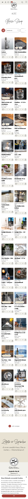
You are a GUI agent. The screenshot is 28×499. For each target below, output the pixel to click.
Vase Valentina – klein (7, 258)
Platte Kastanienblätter (20, 52)
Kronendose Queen (6, 77)
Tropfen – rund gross (6, 282)
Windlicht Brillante (6, 154)
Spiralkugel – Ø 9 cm (20, 258)
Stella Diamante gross (20, 410)
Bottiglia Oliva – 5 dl (20, 232)
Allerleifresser (5, 384)
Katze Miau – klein (6, 306)
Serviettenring (5, 410)
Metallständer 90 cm (20, 178)
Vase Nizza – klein (6, 360)
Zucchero (3, 52)
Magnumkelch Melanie (20, 360)
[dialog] (14, 487)
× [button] (26, 477)
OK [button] (14, 496)
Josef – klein (18, 154)
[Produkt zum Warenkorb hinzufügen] (12, 57)
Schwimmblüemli (19, 282)
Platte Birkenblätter (6, 128)
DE (2, 2)
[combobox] (2, 2)
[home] (14, 6)
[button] (26, 2)
